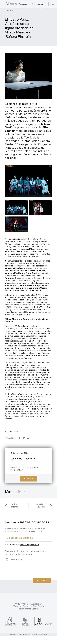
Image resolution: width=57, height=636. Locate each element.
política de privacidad (29, 544)
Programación (24, 4)
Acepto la (24, 544)
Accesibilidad (43, 634)
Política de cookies (23, 634)
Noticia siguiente (40, 505)
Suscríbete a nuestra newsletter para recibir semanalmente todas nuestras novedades (25, 529)
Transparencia (37, 4)
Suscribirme (42, 580)
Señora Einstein (23, 459)
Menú (52, 4)
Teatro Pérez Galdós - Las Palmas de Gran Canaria (11, 4)
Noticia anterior (14, 505)
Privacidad (34, 634)
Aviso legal (13, 634)
